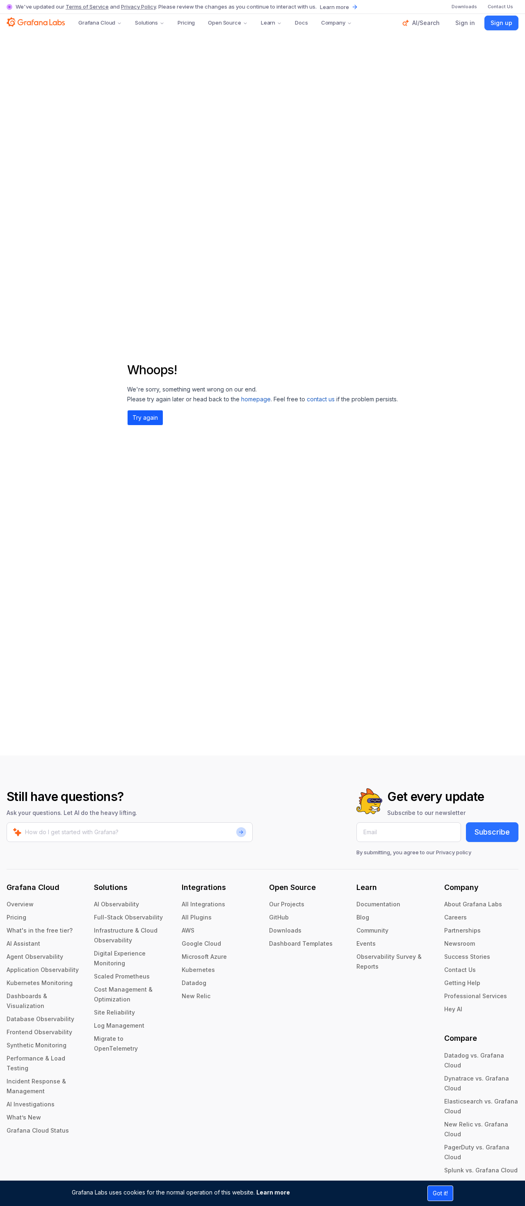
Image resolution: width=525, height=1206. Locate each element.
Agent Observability (35, 956)
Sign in (465, 22)
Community (372, 930)
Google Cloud (201, 943)
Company (333, 22)
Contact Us (460, 969)
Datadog (194, 982)
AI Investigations (31, 1104)
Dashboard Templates (301, 943)
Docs (301, 22)
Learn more (273, 1192)
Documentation (378, 904)
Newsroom (459, 943)
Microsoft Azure (204, 956)
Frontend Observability (39, 1032)
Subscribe (492, 832)
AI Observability (116, 904)
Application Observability (43, 969)
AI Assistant (23, 943)
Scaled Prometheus (122, 976)
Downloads (285, 930)
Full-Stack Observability (128, 917)
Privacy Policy (138, 6)
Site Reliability (114, 1012)
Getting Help (462, 982)
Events (366, 943)
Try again (145, 417)
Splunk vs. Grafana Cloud (481, 1170)
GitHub (279, 917)
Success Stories (467, 956)
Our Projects (286, 904)
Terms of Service (87, 6)
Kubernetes (198, 969)
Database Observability (40, 1018)
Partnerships (462, 930)
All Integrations (203, 904)
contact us (321, 399)
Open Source (224, 22)
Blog (362, 917)
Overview (20, 904)
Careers (455, 917)
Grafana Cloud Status (38, 1130)
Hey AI (453, 1009)
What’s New (24, 1117)
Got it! (440, 1193)
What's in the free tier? (40, 930)
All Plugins (197, 917)
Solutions (146, 22)
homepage (256, 399)
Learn (268, 22)
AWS (188, 930)
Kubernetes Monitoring (40, 982)
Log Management (119, 1025)
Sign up (501, 22)
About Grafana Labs (473, 904)
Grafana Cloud (96, 22)
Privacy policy (453, 852)
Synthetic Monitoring (36, 1045)
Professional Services (475, 995)
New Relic (196, 995)
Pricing (186, 22)
